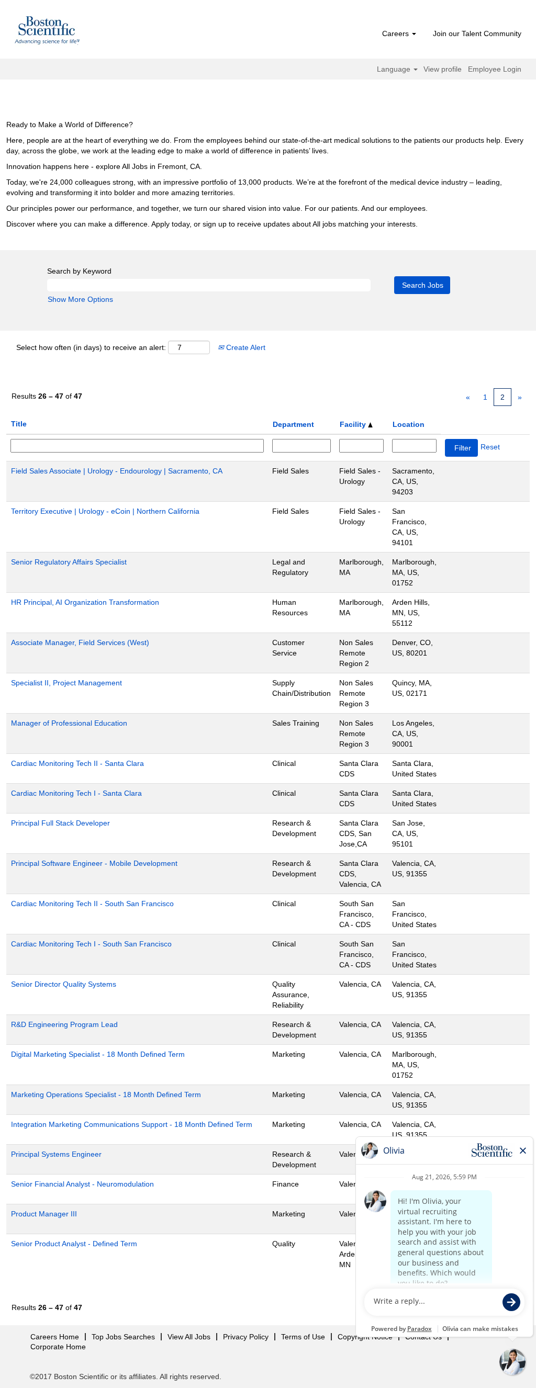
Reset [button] (490, 447)
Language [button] (394, 69)
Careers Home (54, 1337)
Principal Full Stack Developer (60, 823)
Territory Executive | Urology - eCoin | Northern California (105, 511)
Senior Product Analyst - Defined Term (74, 1243)
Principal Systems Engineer (56, 1154)
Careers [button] (396, 33)
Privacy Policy (246, 1337)
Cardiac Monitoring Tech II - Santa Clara (77, 763)
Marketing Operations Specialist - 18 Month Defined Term (106, 1094)
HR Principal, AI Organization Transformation (85, 602)
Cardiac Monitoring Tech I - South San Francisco (91, 944)
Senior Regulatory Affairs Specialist (69, 562)
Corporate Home (58, 1346)
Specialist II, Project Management (66, 683)
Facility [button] (354, 424)
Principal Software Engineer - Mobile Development (94, 863)
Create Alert (244, 347)
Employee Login (494, 69)
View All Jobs (189, 1337)
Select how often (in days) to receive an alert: (91, 347)
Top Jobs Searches (123, 1337)
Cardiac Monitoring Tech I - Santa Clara (76, 793)
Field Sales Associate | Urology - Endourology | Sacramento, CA (116, 471)
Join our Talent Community (477, 33)
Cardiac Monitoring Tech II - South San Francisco (92, 903)
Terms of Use (303, 1337)
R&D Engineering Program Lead (64, 1024)
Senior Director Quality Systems (63, 984)
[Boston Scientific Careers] (47, 32)
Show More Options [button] (80, 299)
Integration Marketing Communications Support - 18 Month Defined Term (131, 1124)
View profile (442, 69)
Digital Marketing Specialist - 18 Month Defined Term (98, 1054)
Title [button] (19, 424)
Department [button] (293, 424)
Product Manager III (44, 1214)
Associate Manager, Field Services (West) (80, 642)
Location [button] (409, 424)
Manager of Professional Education (69, 723)
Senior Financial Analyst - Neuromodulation (82, 1184)
